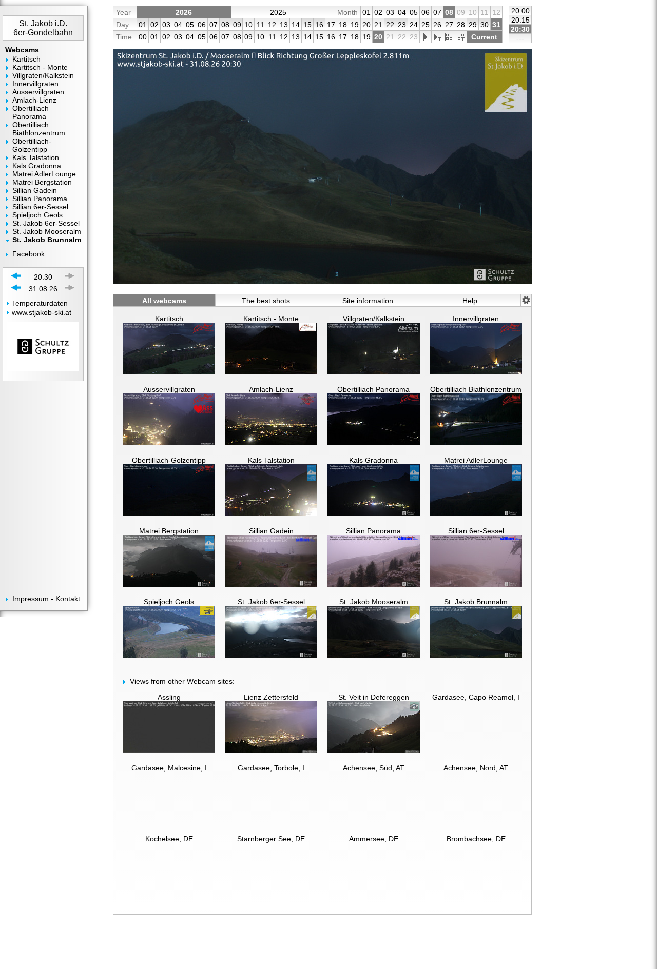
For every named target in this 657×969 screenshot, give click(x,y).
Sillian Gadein (34, 190)
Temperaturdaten (40, 303)
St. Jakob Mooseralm (46, 231)
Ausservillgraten (38, 92)
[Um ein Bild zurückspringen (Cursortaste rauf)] (16, 277)
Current (484, 37)
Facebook (28, 254)
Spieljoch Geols (37, 215)
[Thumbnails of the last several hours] (449, 37)
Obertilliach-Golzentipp (31, 145)
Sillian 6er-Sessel (40, 207)
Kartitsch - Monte (40, 67)
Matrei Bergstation (42, 182)
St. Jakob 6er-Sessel (46, 223)
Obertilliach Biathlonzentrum (38, 129)
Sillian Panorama (39, 198)
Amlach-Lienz (34, 100)
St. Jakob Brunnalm (46, 239)
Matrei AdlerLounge (44, 174)
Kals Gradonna (36, 166)
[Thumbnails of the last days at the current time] (461, 37)
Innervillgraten (35, 84)
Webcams (22, 50)
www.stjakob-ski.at (41, 312)
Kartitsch (26, 59)
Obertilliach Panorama (30, 112)
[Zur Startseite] (47, 11)
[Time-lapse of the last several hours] (425, 37)
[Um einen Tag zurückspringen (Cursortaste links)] (16, 288)
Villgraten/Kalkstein (43, 75)
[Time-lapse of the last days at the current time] (437, 37)
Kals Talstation (35, 157)
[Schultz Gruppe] (43, 373)
